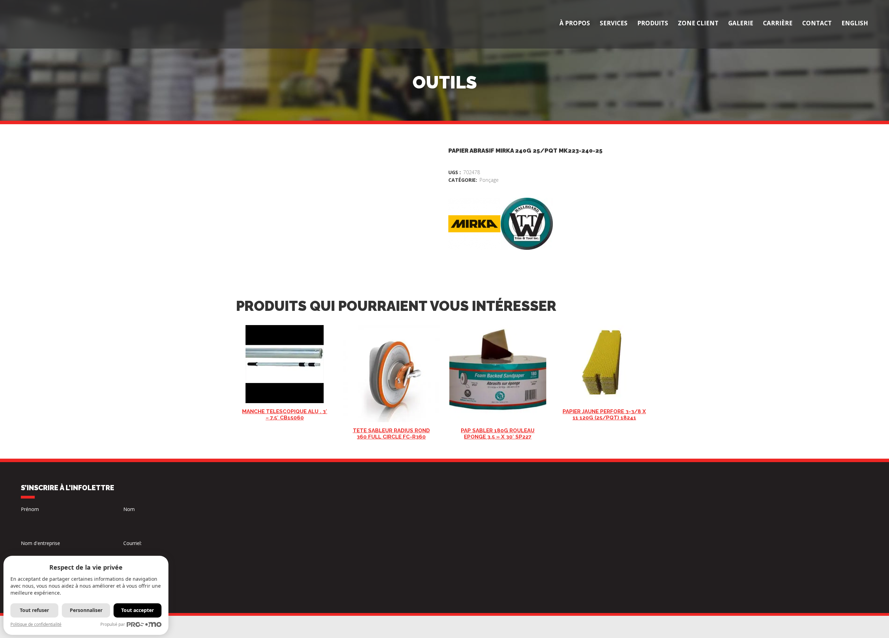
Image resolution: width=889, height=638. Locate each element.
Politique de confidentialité (35, 624)
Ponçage (489, 180)
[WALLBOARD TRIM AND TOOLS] (527, 224)
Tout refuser (34, 610)
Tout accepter (137, 610)
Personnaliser (86, 610)
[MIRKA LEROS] (474, 224)
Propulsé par (112, 624)
